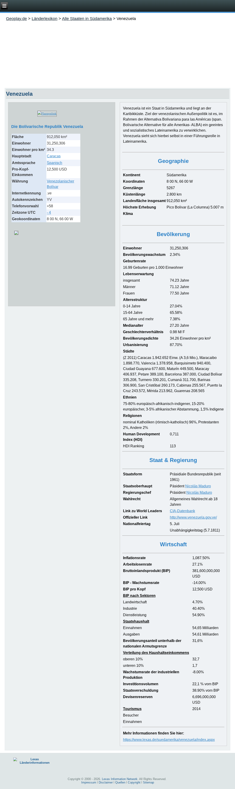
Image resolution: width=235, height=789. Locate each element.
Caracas (54, 156)
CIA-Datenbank (182, 511)
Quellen (120, 782)
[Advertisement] (117, 53)
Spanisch (54, 163)
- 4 (49, 212)
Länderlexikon (44, 18)
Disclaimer (106, 782)
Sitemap (148, 782)
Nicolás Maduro (198, 486)
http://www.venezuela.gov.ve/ (193, 517)
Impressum (88, 782)
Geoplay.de (16, 18)
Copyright (134, 782)
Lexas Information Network (119, 779)
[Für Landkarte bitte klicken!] (16, 231)
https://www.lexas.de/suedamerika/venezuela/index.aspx (169, 740)
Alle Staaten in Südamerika (87, 18)
